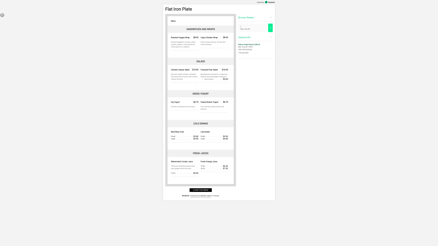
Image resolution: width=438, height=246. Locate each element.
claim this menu (200, 190)
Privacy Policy (206, 197)
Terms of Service (195, 197)
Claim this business (245, 49)
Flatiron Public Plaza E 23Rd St (249, 44)
